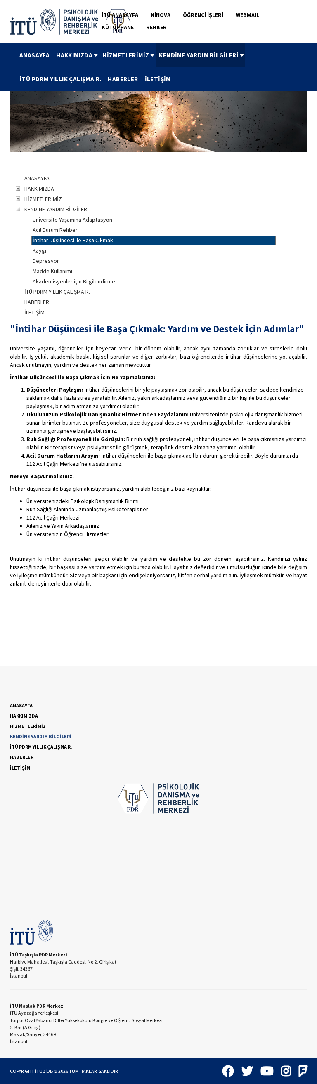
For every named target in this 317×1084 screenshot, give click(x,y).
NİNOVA (160, 15)
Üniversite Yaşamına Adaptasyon (72, 219)
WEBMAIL (247, 15)
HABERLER (123, 79)
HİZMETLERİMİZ (125, 55)
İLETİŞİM (158, 79)
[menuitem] (34, 55)
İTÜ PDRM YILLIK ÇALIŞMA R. (60, 79)
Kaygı (39, 250)
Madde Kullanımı (52, 271)
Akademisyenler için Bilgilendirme (74, 281)
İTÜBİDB (44, 1071)
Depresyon (46, 261)
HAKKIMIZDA (74, 55)
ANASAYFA (34, 55)
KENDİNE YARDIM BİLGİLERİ (199, 55)
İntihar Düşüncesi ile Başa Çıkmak (73, 240)
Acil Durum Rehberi (56, 230)
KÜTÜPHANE (118, 27)
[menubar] (161, 67)
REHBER (156, 27)
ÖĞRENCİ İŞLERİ (203, 15)
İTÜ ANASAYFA (120, 15)
